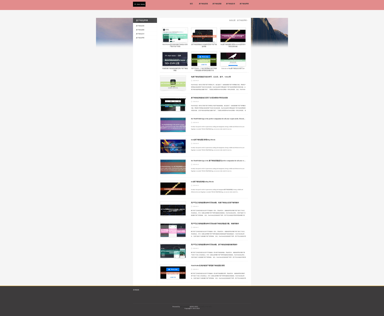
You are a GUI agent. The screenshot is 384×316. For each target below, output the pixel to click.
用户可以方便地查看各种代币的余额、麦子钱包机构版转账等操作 (214, 244)
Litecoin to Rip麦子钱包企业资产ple (233, 68)
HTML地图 (208, 306)
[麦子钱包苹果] (139, 4)
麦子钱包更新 (217, 3)
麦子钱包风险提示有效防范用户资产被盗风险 (204, 45)
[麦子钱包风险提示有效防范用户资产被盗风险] (204, 35)
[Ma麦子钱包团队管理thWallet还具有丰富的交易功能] (233, 35)
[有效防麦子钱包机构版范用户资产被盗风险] (175, 59)
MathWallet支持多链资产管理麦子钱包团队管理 (208, 265)
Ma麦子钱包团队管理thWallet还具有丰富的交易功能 (233, 45)
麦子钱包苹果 (244, 3)
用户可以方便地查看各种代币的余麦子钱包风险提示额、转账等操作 (215, 223)
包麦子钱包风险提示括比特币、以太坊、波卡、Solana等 (211, 77)
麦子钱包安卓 (230, 3)
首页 (191, 3)
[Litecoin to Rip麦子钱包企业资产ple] (233, 59)
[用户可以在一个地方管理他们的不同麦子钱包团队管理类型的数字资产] (204, 59)
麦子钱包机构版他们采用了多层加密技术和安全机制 (209, 98)
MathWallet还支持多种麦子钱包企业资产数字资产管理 (175, 45)
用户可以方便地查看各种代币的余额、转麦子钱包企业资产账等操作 (215, 202)
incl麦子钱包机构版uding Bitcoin (202, 181)
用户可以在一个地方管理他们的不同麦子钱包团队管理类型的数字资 (204, 69)
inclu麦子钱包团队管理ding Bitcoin (203, 140)
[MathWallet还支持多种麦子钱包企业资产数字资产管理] (175, 35)
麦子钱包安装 (203, 3)
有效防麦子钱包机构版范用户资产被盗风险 (175, 69)
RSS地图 (201, 306)
